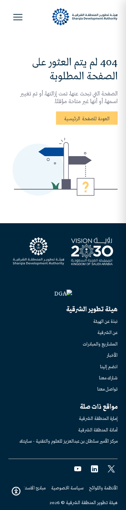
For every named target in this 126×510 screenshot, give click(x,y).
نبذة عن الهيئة (105, 321)
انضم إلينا (109, 366)
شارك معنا (108, 377)
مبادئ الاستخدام (31, 487)
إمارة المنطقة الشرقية (98, 418)
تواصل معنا (107, 389)
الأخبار (112, 355)
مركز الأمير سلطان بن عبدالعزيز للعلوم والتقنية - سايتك (69, 441)
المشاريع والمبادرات (100, 344)
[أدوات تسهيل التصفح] (16, 491)
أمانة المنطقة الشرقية (98, 430)
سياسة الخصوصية (67, 487)
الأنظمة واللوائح (103, 487)
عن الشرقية (107, 332)
